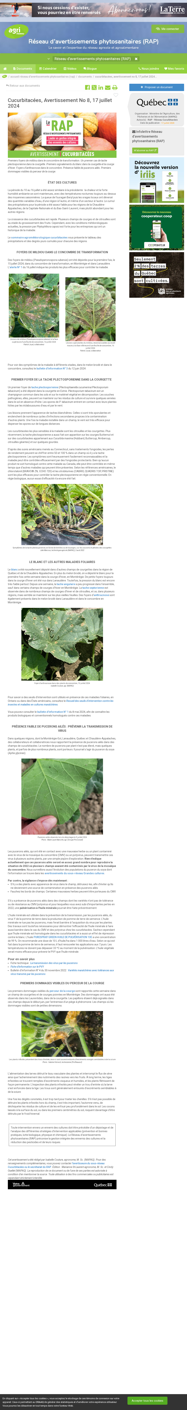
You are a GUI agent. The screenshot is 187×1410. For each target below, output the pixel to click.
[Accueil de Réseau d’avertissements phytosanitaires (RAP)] (4, 68)
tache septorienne (93, 587)
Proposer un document (159, 87)
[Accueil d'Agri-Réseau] (16, 31)
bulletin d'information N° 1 (52, 711)
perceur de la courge (62, 990)
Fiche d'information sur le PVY (27, 966)
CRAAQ (40, 1402)
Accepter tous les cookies (147, 1400)
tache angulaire (66, 584)
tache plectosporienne (44, 387)
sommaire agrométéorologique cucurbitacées (39, 237)
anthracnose (101, 595)
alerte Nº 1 (16, 267)
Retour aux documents (24, 85)
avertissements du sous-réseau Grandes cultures (74, 873)
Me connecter (170, 29)
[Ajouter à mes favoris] (116, 95)
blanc (14, 569)
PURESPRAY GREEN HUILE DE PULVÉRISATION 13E (63, 937)
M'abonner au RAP (144, 150)
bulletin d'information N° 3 (52, 368)
